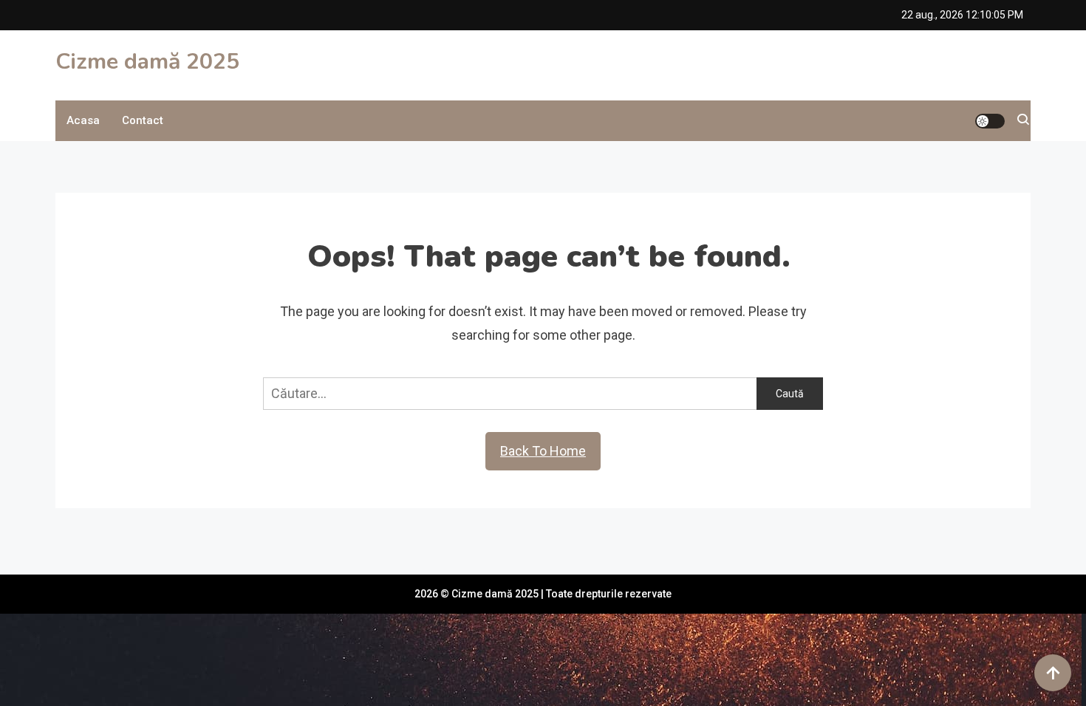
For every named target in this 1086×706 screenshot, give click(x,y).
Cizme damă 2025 (147, 62)
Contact (142, 120)
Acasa (83, 120)
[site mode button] (990, 121)
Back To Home (543, 451)
